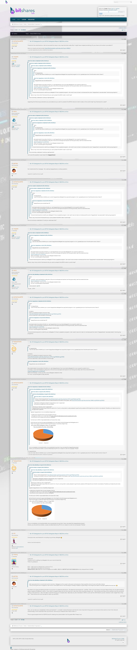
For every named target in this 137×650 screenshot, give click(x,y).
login (112, 8)
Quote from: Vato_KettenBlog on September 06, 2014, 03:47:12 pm (40, 274)
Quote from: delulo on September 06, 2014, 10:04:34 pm (38, 60)
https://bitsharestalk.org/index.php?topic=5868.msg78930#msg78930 (88, 400)
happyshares (17, 341)
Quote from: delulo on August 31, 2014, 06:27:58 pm (43, 396)
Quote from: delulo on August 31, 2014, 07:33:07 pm (40, 391)
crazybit (15, 57)
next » (125, 28)
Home (13, 19)
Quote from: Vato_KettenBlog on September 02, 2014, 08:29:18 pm (40, 580)
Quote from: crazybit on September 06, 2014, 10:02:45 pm (40, 63)
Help (18, 19)
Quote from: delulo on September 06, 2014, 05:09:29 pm (41, 65)
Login (24, 19)
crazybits (17, 66)
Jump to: (108, 629)
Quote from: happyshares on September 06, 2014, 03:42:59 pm (44, 68)
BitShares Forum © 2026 (118, 638)
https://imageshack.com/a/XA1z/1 (41, 87)
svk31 (16, 548)
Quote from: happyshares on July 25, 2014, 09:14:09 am (44, 78)
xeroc (15, 111)
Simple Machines (29, 638)
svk (14, 533)
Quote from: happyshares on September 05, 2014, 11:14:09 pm (39, 386)
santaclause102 (18, 41)
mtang (15, 554)
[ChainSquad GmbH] (13, 126)
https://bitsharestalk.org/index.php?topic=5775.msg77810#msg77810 (45, 313)
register (117, 8)
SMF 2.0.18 (15, 638)
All (19, 29)
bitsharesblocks (20, 546)
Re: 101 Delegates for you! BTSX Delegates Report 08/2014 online (49, 41)
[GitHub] (13, 63)
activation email (112, 10)
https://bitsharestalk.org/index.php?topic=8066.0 (57, 48)
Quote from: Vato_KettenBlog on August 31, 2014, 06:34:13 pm (43, 394)
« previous (121, 28)
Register (31, 19)
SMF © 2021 (21, 638)
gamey (15, 163)
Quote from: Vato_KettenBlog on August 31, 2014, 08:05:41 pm (41, 389)
